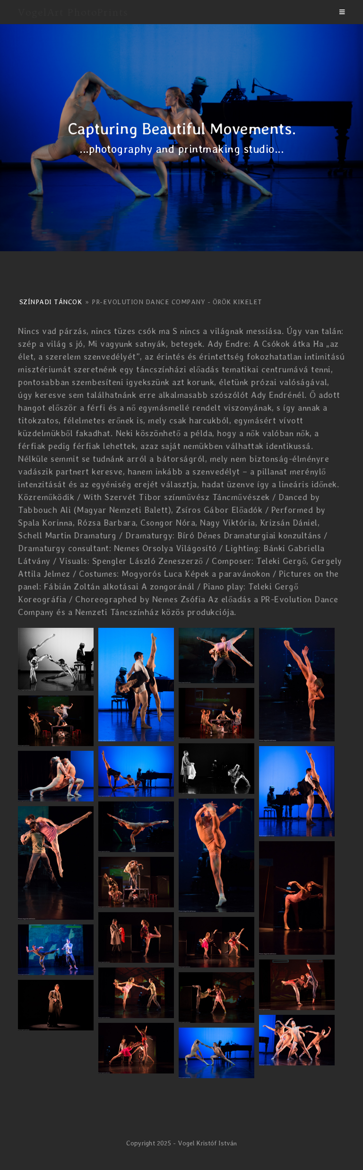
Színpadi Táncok (50, 302)
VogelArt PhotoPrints (73, 12)
